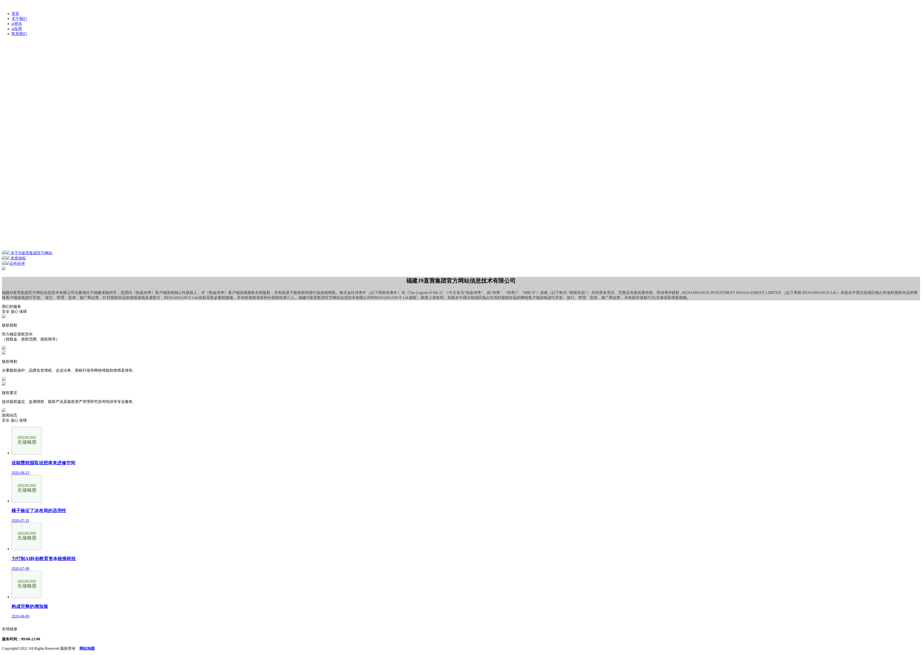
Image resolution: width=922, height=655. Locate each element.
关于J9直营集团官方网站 (31, 253)
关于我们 (19, 19)
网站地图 (87, 648)
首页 (15, 14)
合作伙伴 (17, 263)
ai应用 (17, 29)
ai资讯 (17, 24)
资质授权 (18, 258)
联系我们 (19, 34)
